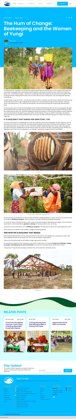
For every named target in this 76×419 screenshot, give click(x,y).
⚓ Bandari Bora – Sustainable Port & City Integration (26, 393)
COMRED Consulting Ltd (45, 399)
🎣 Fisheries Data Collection (21, 403)
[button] (22, 2)
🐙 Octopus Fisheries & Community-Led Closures (25, 401)
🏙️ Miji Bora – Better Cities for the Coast (23, 392)
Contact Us (50, 3)
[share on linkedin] (69, 18)
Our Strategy (6, 397)
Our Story (6, 390)
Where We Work (7, 395)
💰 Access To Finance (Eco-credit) (22, 388)
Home (14, 3)
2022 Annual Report (8, 399)
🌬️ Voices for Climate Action (21, 395)
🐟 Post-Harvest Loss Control (21, 406)
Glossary (5, 401)
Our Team (6, 392)
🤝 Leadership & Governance (21, 390)
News (41, 392)
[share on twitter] (71, 18)
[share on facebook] (66, 18)
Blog (41, 393)
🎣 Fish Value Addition (19, 399)
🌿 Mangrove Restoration (20, 397)
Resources (42, 390)
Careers (5, 393)
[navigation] (7, 3)
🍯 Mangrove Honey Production (21, 405)
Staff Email (42, 397)
